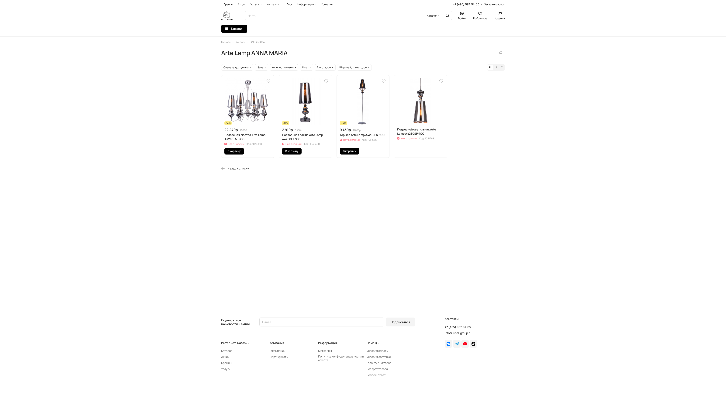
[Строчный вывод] (496, 67)
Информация (327, 343)
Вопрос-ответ (376, 375)
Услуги (225, 369)
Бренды (226, 363)
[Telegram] (457, 344)
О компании (277, 351)
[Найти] (447, 15)
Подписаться (400, 322)
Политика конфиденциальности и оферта (341, 358)
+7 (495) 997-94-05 (466, 4)
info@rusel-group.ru (458, 333)
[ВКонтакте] (448, 344)
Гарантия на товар (379, 363)
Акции (225, 357)
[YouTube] (465, 344)
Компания (277, 343)
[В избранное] (268, 81)
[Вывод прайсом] (501, 67)
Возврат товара (377, 369)
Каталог (226, 351)
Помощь (373, 343)
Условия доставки (379, 357)
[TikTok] (473, 344)
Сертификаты (279, 357)
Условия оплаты (377, 351)
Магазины (325, 351)
